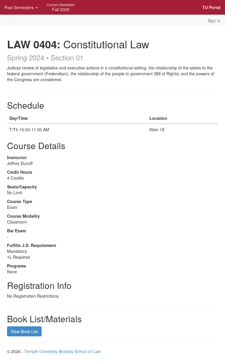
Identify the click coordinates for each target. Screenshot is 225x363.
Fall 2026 (61, 7)
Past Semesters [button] (19, 7)
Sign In (214, 20)
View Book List (24, 331)
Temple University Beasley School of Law (62, 351)
